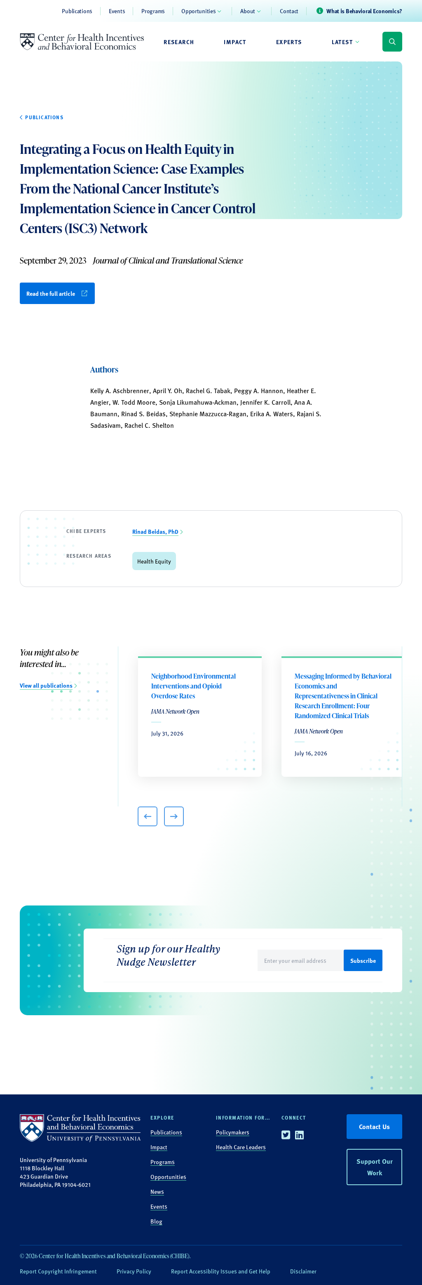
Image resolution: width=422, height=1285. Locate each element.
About (247, 11)
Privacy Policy (134, 1271)
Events (117, 11)
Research (179, 42)
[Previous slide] (147, 816)
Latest (342, 42)
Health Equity (154, 561)
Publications (77, 11)
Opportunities (198, 11)
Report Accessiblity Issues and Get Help (220, 1271)
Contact (289, 11)
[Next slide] (174, 816)
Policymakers (232, 1132)
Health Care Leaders (241, 1147)
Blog (156, 1221)
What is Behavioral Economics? (364, 11)
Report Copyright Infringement (58, 1271)
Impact (235, 42)
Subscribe (363, 960)
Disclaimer (303, 1271)
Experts (289, 42)
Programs (153, 11)
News (157, 1191)
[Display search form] (392, 42)
